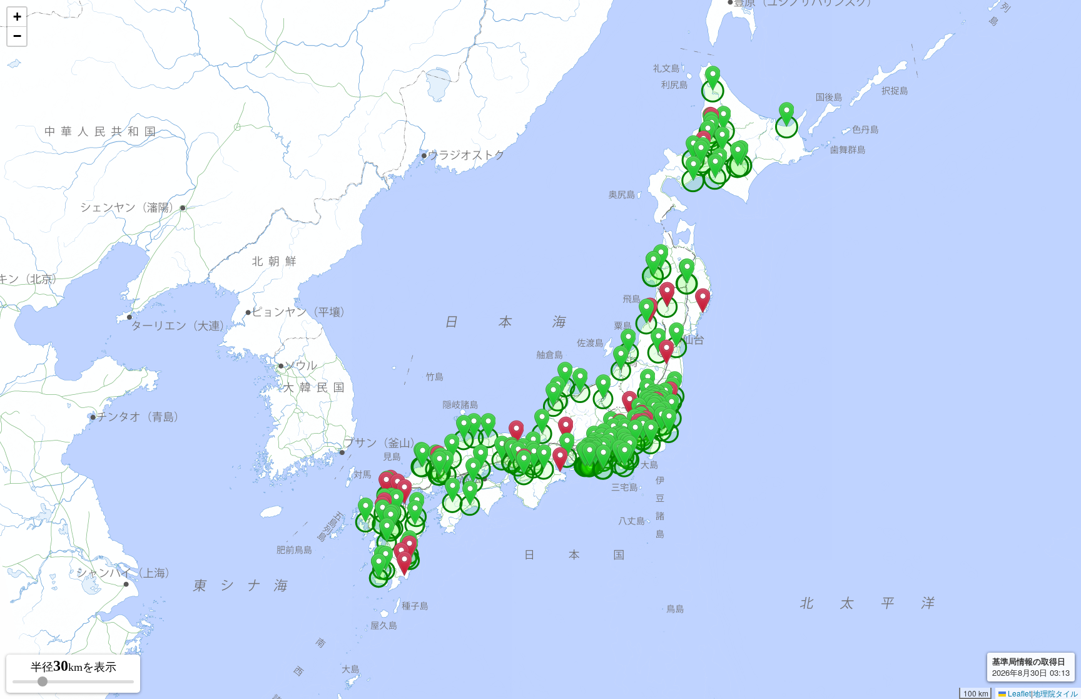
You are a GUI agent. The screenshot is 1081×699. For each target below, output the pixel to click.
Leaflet (1018, 693)
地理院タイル (1055, 693)
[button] (712, 78)
